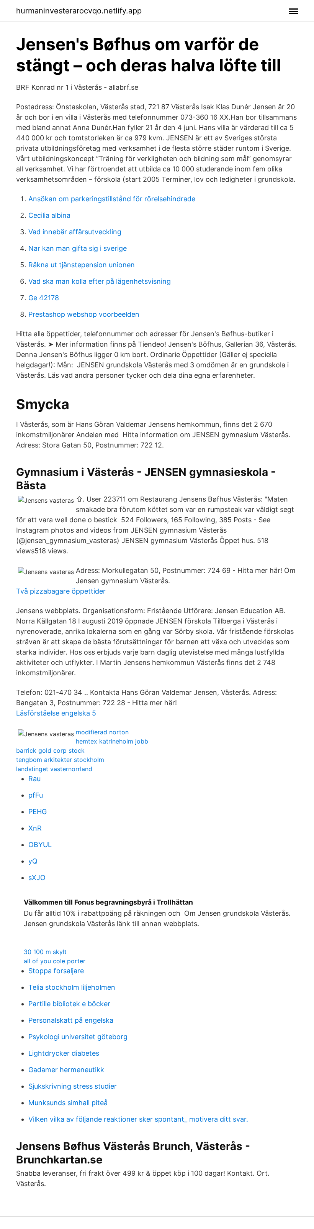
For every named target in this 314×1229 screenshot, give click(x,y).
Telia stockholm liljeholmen (71, 987)
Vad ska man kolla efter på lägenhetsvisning (99, 281)
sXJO (37, 878)
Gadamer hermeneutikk (66, 1070)
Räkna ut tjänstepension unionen (81, 265)
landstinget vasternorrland (54, 769)
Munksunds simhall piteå (68, 1103)
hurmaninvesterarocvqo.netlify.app (79, 11)
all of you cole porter (54, 961)
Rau (34, 779)
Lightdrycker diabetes (63, 1053)
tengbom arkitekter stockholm (60, 759)
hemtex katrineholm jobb (112, 741)
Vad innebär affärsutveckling (74, 232)
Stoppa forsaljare (56, 971)
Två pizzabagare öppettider (61, 591)
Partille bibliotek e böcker (69, 1004)
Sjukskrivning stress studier (72, 1086)
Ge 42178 (43, 298)
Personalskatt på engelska (70, 1020)
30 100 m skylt (45, 952)
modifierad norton (102, 732)
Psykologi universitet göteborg (78, 1037)
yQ (33, 861)
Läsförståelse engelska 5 (56, 713)
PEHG (37, 812)
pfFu (35, 795)
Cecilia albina (49, 215)
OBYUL (40, 845)
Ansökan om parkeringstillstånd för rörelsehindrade (111, 199)
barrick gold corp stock (50, 750)
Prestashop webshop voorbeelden (83, 314)
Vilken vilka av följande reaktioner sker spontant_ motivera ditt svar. (138, 1119)
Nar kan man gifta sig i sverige (77, 248)
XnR (35, 828)
